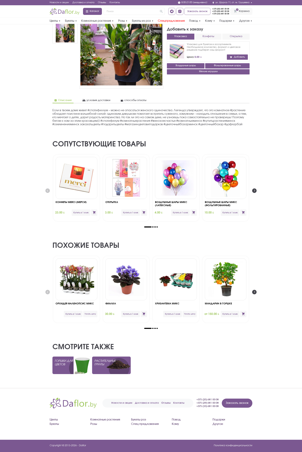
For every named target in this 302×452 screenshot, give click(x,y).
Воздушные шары (186, 65)
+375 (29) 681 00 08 (220, 11)
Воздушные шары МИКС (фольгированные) (221, 204)
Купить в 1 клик (81, 213)
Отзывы (102, 2)
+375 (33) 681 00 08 (220, 14)
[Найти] (161, 11)
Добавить (239, 57)
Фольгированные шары (227, 65)
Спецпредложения (171, 20)
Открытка (111, 202)
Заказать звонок (197, 11)
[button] (148, 226)
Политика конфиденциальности (233, 445)
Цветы (54, 20)
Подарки (225, 20)
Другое (244, 20)
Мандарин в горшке (218, 303)
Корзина (243, 10)
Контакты (115, 2)
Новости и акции (59, 2)
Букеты (69, 20)
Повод (193, 20)
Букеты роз (138, 419)
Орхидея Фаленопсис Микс (75, 303)
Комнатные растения (96, 20)
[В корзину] (94, 212)
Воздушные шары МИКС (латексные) (171, 204)
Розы (121, 20)
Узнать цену (90, 314)
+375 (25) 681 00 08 (220, 9)
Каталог (94, 11)
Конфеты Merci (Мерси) (71, 202)
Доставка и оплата (83, 2)
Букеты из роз (141, 20)
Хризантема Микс (167, 303)
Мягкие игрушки (208, 71)
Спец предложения (145, 424)
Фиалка (110, 303)
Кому (208, 20)
